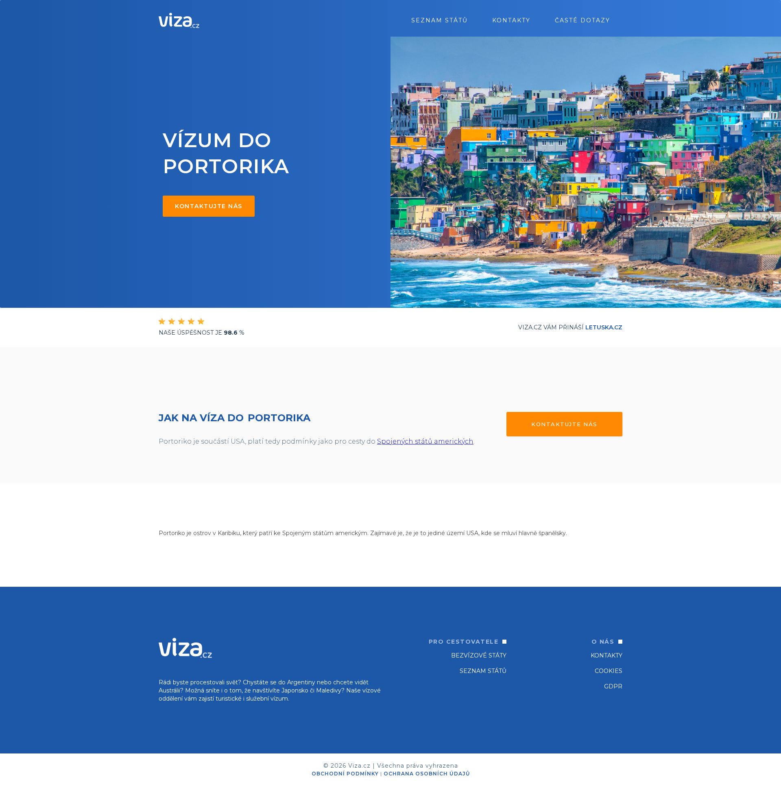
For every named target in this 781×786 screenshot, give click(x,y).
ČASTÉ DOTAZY (582, 20)
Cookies (608, 671)
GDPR (613, 686)
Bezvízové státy (478, 655)
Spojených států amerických (425, 441)
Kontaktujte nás (208, 206)
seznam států (439, 20)
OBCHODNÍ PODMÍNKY (345, 774)
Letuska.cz (603, 327)
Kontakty (511, 20)
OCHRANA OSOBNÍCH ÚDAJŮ (427, 774)
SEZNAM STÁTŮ (483, 671)
